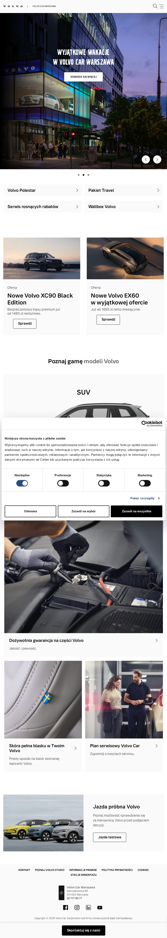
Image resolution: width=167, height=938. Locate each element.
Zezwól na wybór (83, 511)
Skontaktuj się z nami (83, 930)
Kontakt (24, 870)
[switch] (63, 483)
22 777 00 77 (74, 898)
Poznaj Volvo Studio (49, 870)
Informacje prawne (83, 870)
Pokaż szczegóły (142, 498)
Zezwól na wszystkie (136, 511)
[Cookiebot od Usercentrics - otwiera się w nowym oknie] (144, 424)
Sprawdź (25, 323)
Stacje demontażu (84, 875)
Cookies (143, 870)
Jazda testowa (109, 837)
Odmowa (30, 511)
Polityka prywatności (117, 870)
